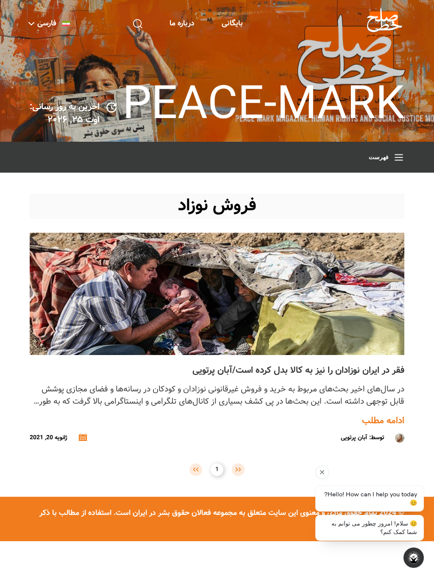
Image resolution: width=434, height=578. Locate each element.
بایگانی (232, 23)
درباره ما (182, 23)
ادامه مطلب (383, 421)
